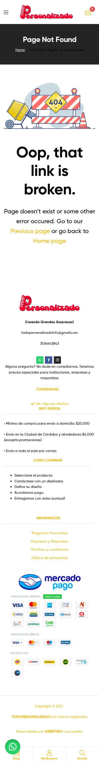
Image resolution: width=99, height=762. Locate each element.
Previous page (30, 231)
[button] (12, 746)
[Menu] (6, 12)
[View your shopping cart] (88, 12)
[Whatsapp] (40, 360)
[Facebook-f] (48, 360)
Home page (49, 240)
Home (20, 50)
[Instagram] (57, 360)
